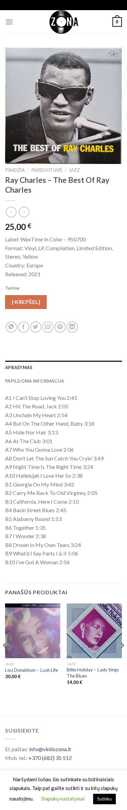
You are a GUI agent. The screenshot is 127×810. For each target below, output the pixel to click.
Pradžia (15, 170)
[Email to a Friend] (48, 327)
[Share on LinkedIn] (72, 327)
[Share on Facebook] (23, 327)
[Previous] (4, 659)
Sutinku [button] (104, 799)
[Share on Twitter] (35, 327)
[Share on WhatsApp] (11, 327)
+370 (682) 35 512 (50, 758)
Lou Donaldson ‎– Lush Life (31, 670)
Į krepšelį (26, 302)
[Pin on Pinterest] (60, 327)
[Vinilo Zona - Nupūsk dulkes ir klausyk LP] (63, 22)
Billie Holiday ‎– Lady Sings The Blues (93, 672)
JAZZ (74, 170)
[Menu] (9, 22)
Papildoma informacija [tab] (34, 381)
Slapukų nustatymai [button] (63, 798)
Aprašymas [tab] (19, 367)
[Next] (122, 659)
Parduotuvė (46, 170)
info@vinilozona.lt (50, 749)
